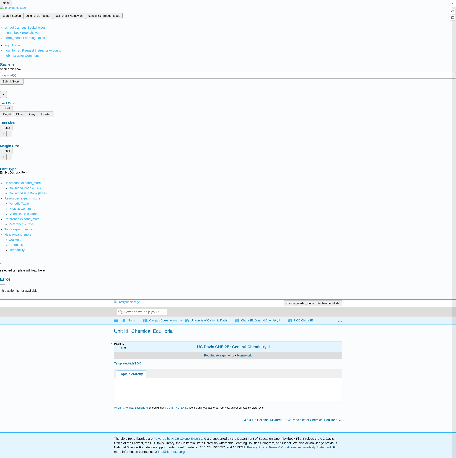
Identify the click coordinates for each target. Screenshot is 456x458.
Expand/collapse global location (340, 319)
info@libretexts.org (171, 452)
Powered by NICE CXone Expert (177, 438)
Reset (6, 108)
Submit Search (11, 81)
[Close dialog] (2, 284)
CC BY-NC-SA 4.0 (177, 407)
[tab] (131, 374)
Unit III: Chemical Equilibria (129, 407)
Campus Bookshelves (163, 320)
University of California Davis (209, 320)
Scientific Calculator (23, 214)
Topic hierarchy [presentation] (131, 374)
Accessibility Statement (314, 447)
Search (120, 312)
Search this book (10, 69)
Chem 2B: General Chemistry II (260, 320)
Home (131, 320)
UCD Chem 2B (303, 320)
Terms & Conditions (282, 447)
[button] (16, 245)
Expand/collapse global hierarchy (118, 320)
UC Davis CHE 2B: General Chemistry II (233, 347)
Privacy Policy (257, 447)
